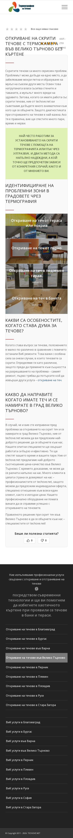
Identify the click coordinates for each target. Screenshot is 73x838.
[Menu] (63, 7)
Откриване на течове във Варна (28, 648)
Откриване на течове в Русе (25, 695)
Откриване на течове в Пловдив (28, 686)
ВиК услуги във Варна (20, 741)
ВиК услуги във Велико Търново (28, 750)
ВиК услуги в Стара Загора (23, 807)
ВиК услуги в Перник (19, 760)
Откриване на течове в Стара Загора (31, 705)
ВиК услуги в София (19, 798)
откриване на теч (49, 380)
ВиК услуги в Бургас (19, 731)
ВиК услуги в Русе (17, 788)
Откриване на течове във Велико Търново (35, 658)
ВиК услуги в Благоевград (23, 722)
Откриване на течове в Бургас (26, 639)
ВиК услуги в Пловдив (20, 779)
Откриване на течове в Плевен (27, 676)
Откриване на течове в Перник (27, 667)
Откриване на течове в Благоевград (30, 629)
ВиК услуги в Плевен (19, 769)
